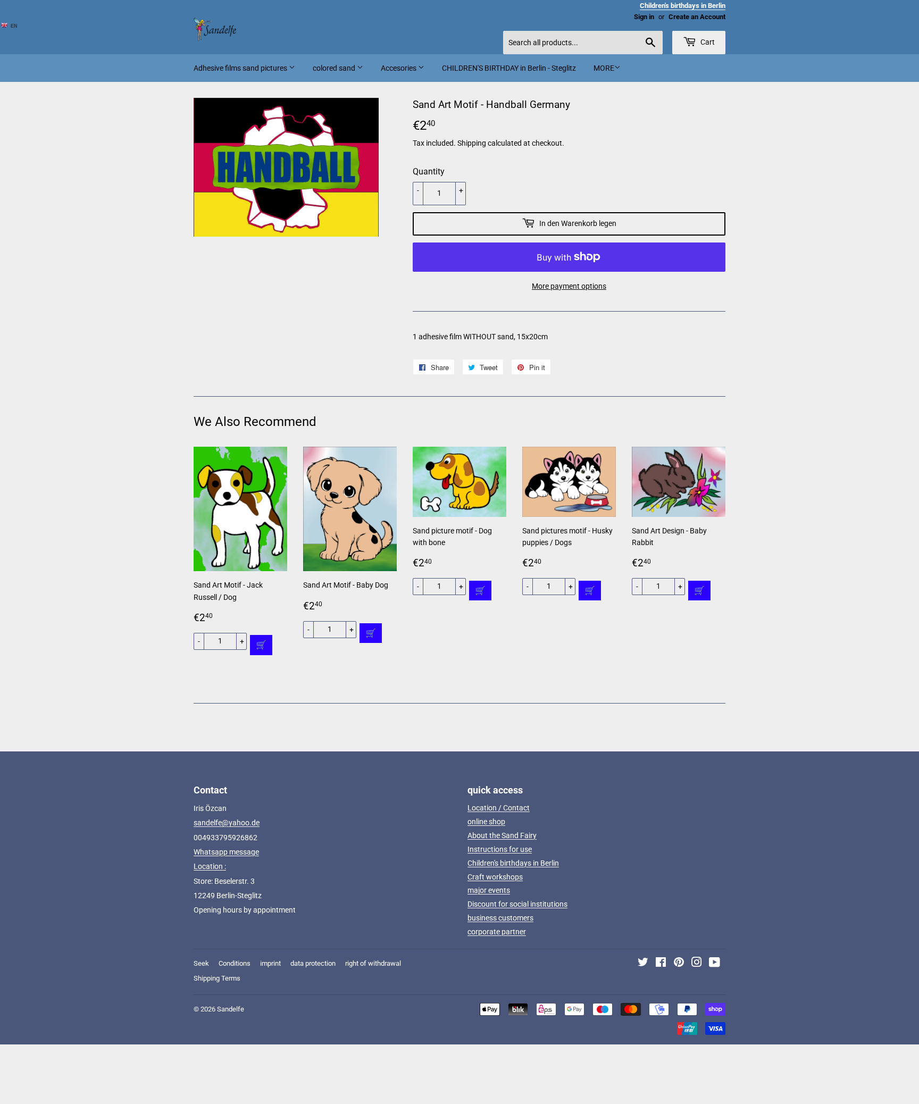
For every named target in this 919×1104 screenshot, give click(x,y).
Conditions (234, 963)
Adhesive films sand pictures (241, 68)
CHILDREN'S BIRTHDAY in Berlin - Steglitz (509, 68)
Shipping (471, 143)
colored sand (335, 68)
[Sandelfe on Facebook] (660, 963)
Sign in (644, 17)
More (604, 68)
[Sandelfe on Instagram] (696, 963)
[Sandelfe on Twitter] (643, 963)
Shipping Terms (217, 978)
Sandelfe (230, 1009)
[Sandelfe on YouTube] (714, 963)
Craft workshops (495, 877)
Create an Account (697, 17)
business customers (500, 918)
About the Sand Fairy (502, 835)
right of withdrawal (373, 963)
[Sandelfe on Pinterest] (678, 963)
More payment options (569, 286)
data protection (313, 963)
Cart (707, 42)
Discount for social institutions (517, 904)
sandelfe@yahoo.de (227, 822)
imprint (270, 963)
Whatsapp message (226, 852)
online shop (486, 821)
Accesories (399, 68)
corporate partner (496, 931)
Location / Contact (498, 808)
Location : (210, 866)
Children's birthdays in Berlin (513, 863)
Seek (201, 963)
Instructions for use (499, 849)
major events (488, 890)
